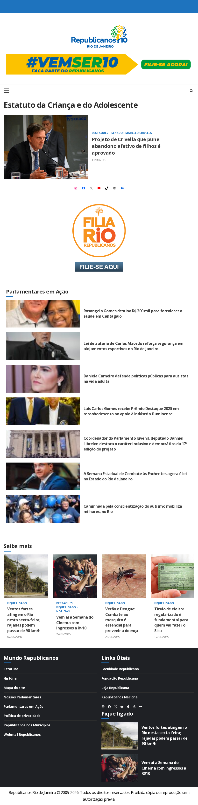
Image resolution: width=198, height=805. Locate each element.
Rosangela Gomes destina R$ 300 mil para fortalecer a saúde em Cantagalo (43, 313)
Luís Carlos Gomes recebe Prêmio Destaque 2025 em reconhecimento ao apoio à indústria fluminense (43, 411)
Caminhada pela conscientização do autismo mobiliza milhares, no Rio (43, 509)
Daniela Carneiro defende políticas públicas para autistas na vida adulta (43, 379)
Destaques (100, 132)
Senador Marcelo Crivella (131, 132)
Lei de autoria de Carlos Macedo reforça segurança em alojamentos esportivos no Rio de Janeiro (43, 346)
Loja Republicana (115, 687)
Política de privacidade (22, 715)
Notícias (63, 611)
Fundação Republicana (119, 678)
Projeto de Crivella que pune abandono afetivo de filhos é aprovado (46, 147)
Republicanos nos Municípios (27, 725)
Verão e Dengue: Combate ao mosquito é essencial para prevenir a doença (124, 576)
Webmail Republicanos (22, 734)
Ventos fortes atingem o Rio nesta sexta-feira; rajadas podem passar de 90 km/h (26, 576)
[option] (25, 601)
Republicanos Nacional (119, 697)
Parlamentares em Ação (23, 706)
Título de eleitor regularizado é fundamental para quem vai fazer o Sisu (173, 576)
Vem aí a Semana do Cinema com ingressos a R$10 (75, 576)
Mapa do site (14, 687)
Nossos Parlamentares (22, 697)
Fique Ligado (17, 603)
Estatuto (11, 669)
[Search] (191, 90)
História (10, 678)
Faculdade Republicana (120, 669)
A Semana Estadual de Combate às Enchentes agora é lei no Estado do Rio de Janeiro (43, 476)
